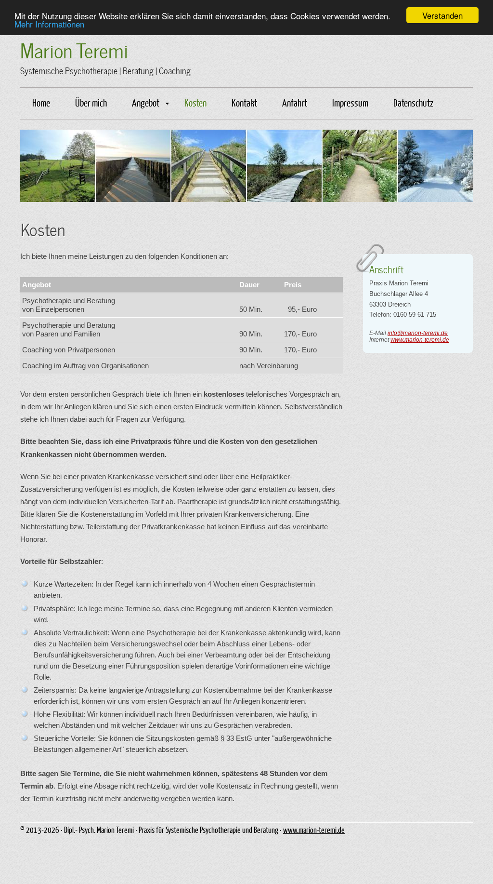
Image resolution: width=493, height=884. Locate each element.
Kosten (195, 102)
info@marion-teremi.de (418, 333)
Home (41, 102)
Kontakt (244, 102)
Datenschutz (413, 102)
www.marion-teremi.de (419, 339)
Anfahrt (294, 102)
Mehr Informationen (49, 24)
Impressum (350, 102)
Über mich (91, 102)
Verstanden (442, 15)
